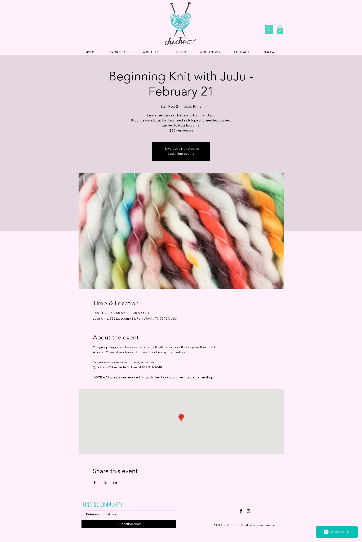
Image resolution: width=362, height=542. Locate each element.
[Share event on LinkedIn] (115, 482)
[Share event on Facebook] (95, 482)
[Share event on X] (105, 482)
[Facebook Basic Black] (241, 511)
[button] (280, 29)
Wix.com (270, 525)
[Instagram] (248, 511)
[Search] (269, 29)
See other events (181, 153)
